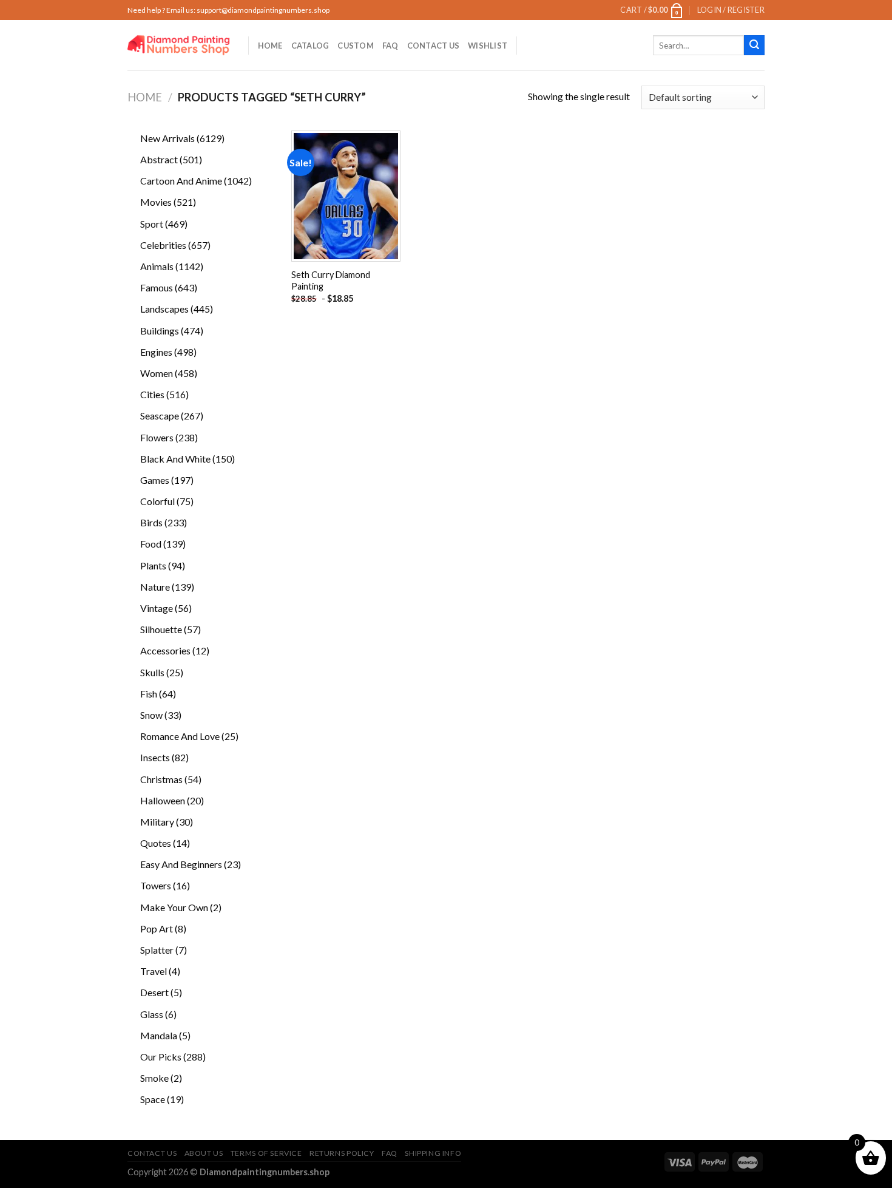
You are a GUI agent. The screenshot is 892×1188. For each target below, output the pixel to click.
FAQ (390, 45)
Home (270, 45)
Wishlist (487, 45)
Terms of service (266, 1153)
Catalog (310, 45)
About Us (203, 1153)
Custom (355, 45)
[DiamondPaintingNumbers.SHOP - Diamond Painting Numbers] (178, 45)
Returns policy (341, 1153)
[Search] (754, 45)
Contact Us (433, 45)
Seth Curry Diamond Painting (330, 280)
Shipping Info (433, 1153)
